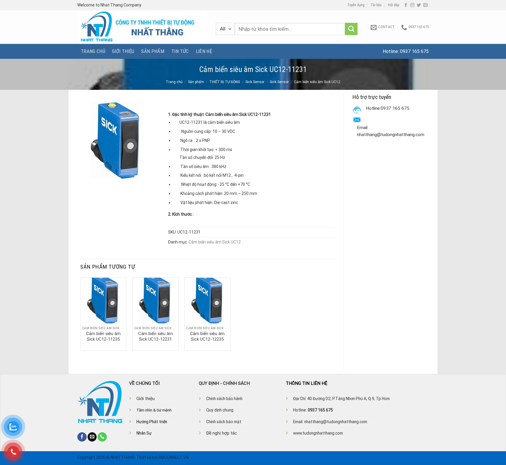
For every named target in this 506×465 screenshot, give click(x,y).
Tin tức (180, 51)
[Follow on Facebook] (406, 5)
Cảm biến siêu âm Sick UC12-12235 (207, 336)
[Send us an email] (425, 5)
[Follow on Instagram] (412, 5)
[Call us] (102, 437)
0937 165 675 (414, 51)
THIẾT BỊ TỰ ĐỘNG (224, 82)
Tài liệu (376, 5)
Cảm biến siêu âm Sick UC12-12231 (155, 336)
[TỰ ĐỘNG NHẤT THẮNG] (142, 27)
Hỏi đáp (393, 5)
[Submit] (351, 29)
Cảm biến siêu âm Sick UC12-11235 (103, 336)
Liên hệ (204, 51)
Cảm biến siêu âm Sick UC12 (317, 82)
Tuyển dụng (356, 5)
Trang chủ (93, 51)
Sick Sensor (254, 82)
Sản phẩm (152, 51)
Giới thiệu (123, 51)
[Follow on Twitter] (419, 5)
